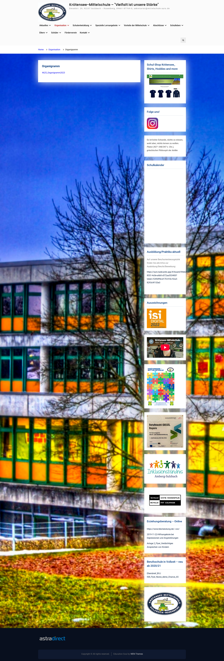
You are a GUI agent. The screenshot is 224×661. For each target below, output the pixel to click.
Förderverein (71, 32)
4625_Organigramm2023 (53, 72)
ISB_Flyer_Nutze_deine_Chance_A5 (162, 577)
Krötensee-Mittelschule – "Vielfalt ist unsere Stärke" (114, 4)
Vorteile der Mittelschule (135, 25)
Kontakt (83, 32)
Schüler (54, 32)
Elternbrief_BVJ (154, 573)
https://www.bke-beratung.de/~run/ (163, 529)
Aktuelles (43, 25)
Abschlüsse (158, 25)
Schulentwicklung (81, 25)
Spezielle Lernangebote (106, 25)
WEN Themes (137, 654)
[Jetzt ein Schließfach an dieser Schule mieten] (52, 638)
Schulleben (175, 25)
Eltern (42, 32)
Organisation (60, 25)
